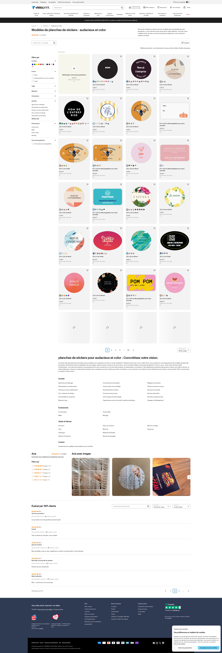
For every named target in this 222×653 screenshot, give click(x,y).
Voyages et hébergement (155, 400)
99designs (43, 2)
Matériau (34, 91)
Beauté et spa (62, 400)
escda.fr (41, 628)
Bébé (60, 415)
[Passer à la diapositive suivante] (189, 477)
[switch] (183, 2)
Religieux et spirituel (154, 383)
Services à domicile (153, 390)
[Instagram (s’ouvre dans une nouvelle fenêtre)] (157, 643)
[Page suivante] (133, 350)
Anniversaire (62, 412)
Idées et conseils (89, 614)
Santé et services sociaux (155, 386)
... (39, 26)
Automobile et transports (66, 397)
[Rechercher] (122, 7)
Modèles (45, 26)
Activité (34, 101)
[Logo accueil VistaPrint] (41, 7)
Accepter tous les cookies (208, 648)
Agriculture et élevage (65, 383)
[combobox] (87, 8)
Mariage (105, 415)
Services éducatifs (153, 393)
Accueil (34, 26)
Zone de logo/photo (38, 140)
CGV (60, 642)
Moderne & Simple (109, 432)
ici (136, 20)
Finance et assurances (110, 393)
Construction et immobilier (112, 386)
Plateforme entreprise (64, 2)
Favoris (186, 43)
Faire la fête (106, 412)
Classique (61, 432)
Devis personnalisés (78, 2)
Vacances (150, 429)
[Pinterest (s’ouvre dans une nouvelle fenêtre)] (163, 643)
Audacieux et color (56, 26)
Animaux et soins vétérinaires (68, 390)
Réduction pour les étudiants (93, 621)
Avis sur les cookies (179, 643)
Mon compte (88, 606)
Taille (33, 86)
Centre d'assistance (90, 609)
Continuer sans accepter (181, 629)
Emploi (113, 609)
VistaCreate (35, 2)
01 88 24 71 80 (35, 642)
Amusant (61, 425)
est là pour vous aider (45, 609)
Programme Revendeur (91, 616)
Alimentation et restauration (67, 386)
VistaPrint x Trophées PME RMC (120, 616)
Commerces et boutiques (111, 383)
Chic (59, 429)
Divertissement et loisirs (111, 390)
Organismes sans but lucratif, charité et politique (119, 400)
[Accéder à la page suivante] (188, 591)
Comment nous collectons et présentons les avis (48, 457)
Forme (34, 71)
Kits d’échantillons (90, 619)
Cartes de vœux (142, 609)
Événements (36, 123)
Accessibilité (88, 624)
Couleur (34, 61)
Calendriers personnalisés (145, 606)
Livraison (87, 611)
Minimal (105, 429)
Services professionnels (155, 397)
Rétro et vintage (152, 425)
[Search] (148, 506)
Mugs (139, 614)
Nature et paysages (109, 436)
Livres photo (141, 611)
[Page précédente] (102, 350)
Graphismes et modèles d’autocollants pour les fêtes (75, 446)
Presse (113, 614)
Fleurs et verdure (108, 425)
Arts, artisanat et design (66, 393)
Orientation (35, 96)
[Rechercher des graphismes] (54, 43)
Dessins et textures (64, 436)
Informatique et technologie (112, 397)
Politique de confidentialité (51, 642)
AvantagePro (52, 2)
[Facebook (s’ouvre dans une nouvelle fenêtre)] (154, 643)
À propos (113, 606)
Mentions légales (66, 642)
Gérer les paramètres (185, 648)
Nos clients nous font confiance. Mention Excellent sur (177, 617)
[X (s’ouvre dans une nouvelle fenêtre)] (160, 643)
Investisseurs (115, 611)
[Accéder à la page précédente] (165, 591)
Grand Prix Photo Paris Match (119, 619)
